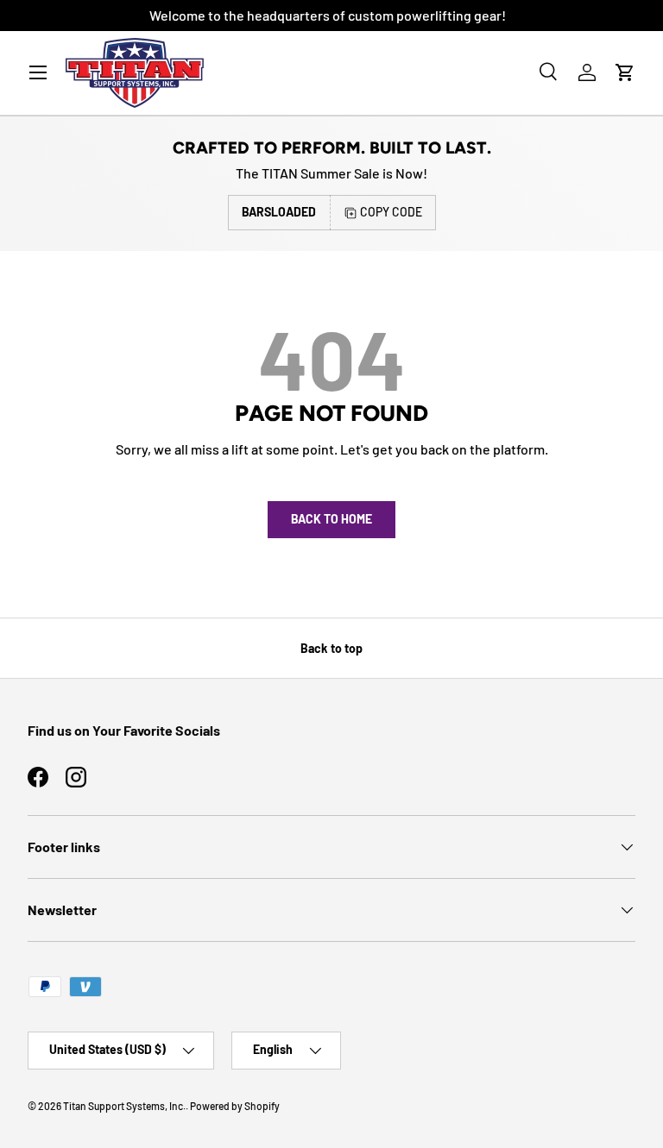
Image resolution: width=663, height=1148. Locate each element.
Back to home (331, 518)
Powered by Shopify (235, 1106)
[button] (625, 72)
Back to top (331, 648)
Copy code (391, 211)
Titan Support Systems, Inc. (124, 1106)
